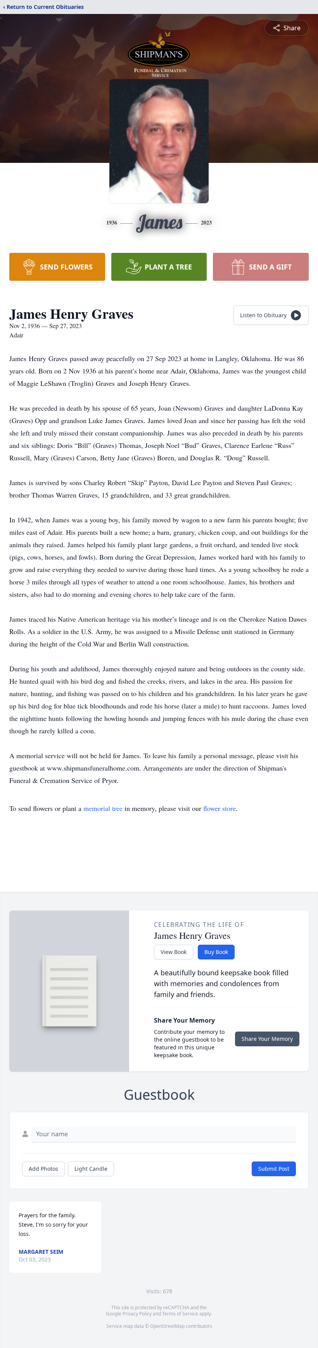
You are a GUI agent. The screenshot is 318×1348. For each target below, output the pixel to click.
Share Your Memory (267, 1038)
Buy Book (216, 952)
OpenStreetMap (167, 1326)
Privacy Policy (137, 1313)
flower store (219, 808)
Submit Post (273, 1168)
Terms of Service (180, 1313)
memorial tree (103, 808)
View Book (174, 952)
